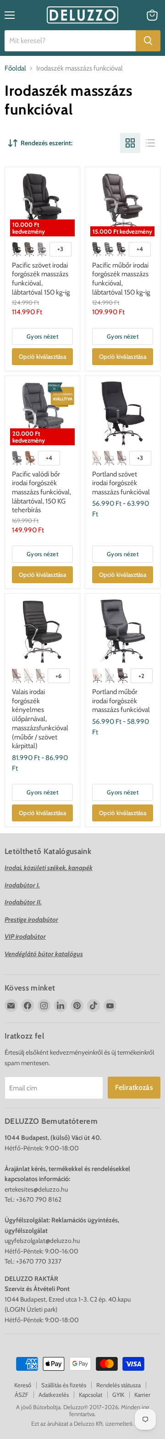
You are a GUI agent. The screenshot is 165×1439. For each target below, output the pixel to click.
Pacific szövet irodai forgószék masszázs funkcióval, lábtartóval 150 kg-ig (41, 278)
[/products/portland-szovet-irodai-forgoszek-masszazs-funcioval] (122, 413)
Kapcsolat (90, 1394)
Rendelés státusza (118, 1385)
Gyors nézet (42, 336)
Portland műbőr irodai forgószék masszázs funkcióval (121, 701)
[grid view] (130, 143)
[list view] (150, 143)
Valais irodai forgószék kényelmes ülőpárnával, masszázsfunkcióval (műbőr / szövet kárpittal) (40, 719)
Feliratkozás (134, 1087)
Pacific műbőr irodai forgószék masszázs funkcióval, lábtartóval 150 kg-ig (121, 278)
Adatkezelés (53, 1394)
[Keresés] (148, 40)
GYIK (118, 1394)
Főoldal (15, 68)
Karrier (142, 1394)
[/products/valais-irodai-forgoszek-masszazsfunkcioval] (42, 631)
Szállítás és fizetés (63, 1385)
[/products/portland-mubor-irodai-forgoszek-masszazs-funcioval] (122, 631)
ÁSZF (21, 1394)
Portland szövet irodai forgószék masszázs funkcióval (121, 483)
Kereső (22, 1385)
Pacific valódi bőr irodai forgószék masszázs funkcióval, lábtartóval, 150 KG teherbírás (41, 492)
